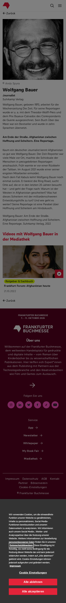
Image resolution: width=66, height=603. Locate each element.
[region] (33, 551)
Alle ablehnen (33, 581)
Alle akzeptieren (33, 591)
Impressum (15, 566)
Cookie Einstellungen (33, 572)
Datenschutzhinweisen (21, 545)
